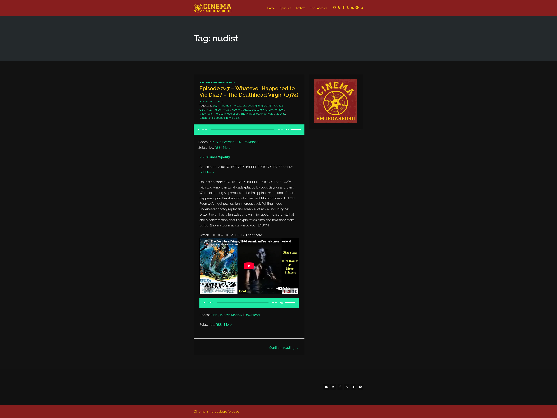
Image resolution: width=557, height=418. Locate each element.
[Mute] (287, 129)
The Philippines (250, 113)
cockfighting (255, 105)
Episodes (285, 8)
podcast (246, 109)
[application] (249, 132)
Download (251, 142)
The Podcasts (318, 8)
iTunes (212, 157)
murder (217, 109)
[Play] (198, 129)
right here (206, 172)
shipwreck (205, 113)
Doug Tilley (271, 105)
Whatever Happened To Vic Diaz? (217, 82)
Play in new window (226, 142)
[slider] (296, 129)
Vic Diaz (280, 113)
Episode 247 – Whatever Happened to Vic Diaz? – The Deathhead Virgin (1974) (248, 91)
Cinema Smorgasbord (233, 105)
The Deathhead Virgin (226, 113)
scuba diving (259, 109)
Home (271, 8)
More (226, 147)
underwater (267, 113)
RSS (217, 147)
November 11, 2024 (211, 101)
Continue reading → (284, 347)
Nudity (236, 109)
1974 (216, 105)
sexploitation (276, 109)
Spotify (224, 157)
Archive (300, 8)
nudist (226, 109)
